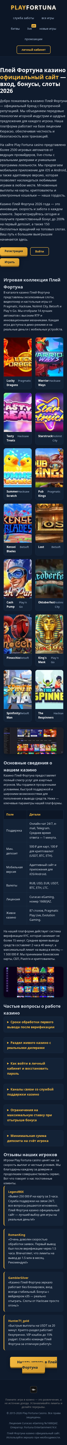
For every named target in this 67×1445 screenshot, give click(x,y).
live (29, 29)
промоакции (33, 39)
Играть (10, 262)
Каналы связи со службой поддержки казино (30, 1091)
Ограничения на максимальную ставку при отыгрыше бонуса (29, 1115)
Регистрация (14, 251)
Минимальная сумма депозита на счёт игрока (28, 1138)
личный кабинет (34, 49)
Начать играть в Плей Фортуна (37, 1365)
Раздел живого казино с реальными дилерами (29, 1045)
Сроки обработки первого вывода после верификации (30, 1024)
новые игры (47, 29)
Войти (39, 251)
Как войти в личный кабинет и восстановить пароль (27, 1068)
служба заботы (23, 18)
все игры (48, 18)
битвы (15, 29)
